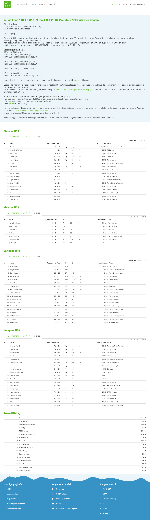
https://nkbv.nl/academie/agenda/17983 (30, 110)
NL (113, 4)
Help (57, 4)
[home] (7, 4)
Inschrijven (21, 4)
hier (75, 80)
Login (125, 4)
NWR (10, 103)
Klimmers (42, 4)
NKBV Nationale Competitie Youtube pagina (74, 89)
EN (119, 4)
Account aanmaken (137, 4)
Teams (50, 4)
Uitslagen (32, 4)
